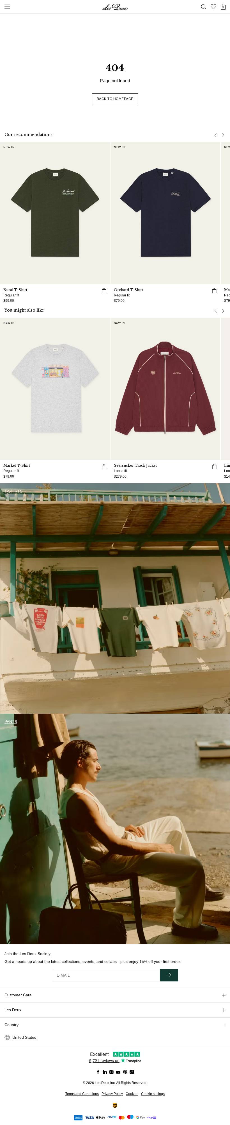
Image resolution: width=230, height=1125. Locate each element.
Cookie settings (153, 1094)
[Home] (115, 7)
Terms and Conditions (82, 1094)
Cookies (132, 1094)
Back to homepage (115, 99)
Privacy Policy (112, 1094)
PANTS (10, 721)
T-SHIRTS (13, 491)
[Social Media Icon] (98, 1072)
